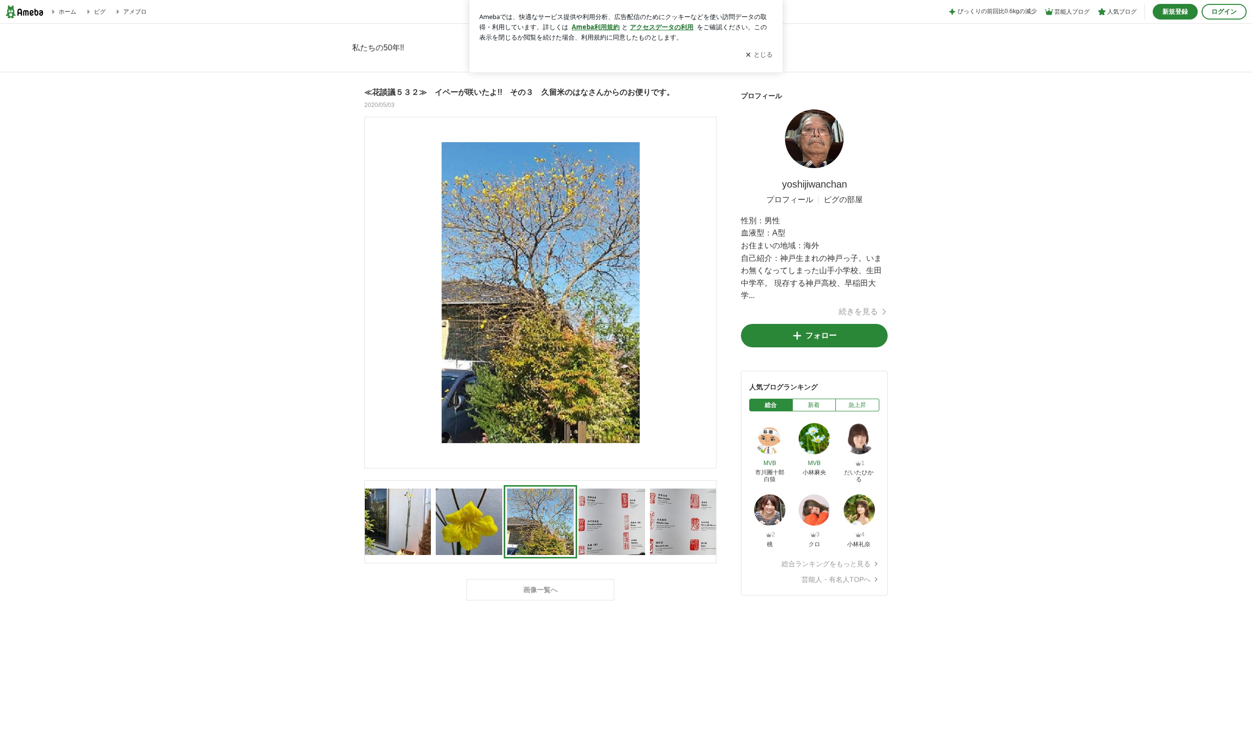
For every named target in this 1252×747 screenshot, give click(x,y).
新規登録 (1175, 11)
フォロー (821, 335)
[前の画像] (374, 292)
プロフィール (789, 199)
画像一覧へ (540, 590)
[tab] (771, 405)
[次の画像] (706, 292)
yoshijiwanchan (814, 184)
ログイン (1224, 11)
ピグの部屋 (843, 199)
